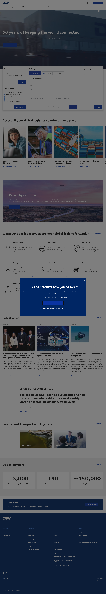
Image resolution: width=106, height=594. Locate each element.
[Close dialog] (84, 280)
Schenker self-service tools (53, 303)
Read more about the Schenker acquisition (52, 308)
